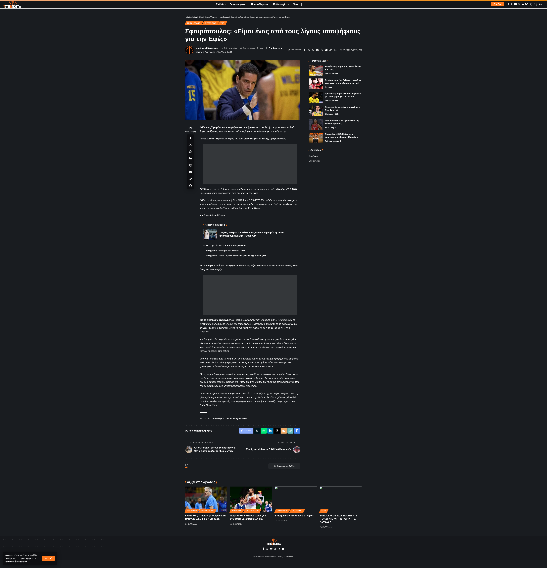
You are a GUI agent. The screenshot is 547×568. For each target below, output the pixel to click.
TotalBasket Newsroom (206, 48)
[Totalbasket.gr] (12, 4)
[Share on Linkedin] (318, 50)
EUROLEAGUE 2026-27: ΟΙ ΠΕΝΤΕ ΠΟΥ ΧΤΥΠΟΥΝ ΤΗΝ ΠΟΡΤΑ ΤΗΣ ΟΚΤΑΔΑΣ (338, 518)
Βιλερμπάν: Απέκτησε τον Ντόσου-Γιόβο (225, 250)
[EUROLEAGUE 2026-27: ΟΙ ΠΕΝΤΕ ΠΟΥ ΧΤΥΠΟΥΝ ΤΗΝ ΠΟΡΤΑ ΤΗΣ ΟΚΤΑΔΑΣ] (341, 499)
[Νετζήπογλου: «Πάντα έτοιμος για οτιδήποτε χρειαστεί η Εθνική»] (251, 499)
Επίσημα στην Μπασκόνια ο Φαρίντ (294, 515)
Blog (324, 511)
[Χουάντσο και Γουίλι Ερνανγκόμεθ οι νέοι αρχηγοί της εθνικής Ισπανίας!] (316, 83)
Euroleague (193, 23)
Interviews (210, 23)
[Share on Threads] (322, 50)
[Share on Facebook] (304, 50)
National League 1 (333, 141)
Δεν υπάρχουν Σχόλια (253, 48)
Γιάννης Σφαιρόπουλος (236, 418)
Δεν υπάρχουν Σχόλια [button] (285, 466)
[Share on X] (309, 50)
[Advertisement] (250, 164)
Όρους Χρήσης (26, 558)
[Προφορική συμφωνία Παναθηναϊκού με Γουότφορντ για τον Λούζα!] (316, 97)
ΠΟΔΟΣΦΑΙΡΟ (331, 73)
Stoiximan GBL (331, 114)
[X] (512, 4)
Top (222, 23)
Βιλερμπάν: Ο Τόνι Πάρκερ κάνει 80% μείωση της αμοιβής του (236, 256)
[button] (48, 558)
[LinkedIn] (522, 4)
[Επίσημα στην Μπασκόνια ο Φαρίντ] (296, 499)
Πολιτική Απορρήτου (17, 561)
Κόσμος (328, 87)
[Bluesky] (526, 4)
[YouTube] (516, 4)
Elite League (330, 127)
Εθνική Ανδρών (207, 511)
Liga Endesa (297, 511)
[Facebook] (508, 4)
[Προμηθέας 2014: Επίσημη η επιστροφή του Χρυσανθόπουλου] (316, 138)
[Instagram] (519, 4)
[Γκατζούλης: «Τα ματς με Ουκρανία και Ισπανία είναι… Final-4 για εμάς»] (206, 499)
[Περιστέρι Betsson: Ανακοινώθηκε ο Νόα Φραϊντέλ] (316, 111)
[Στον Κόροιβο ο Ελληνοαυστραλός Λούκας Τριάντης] (316, 124)
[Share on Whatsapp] (313, 50)
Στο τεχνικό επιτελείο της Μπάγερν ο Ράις (226, 245)
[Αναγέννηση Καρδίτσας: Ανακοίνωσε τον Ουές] (316, 70)
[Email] (326, 50)
